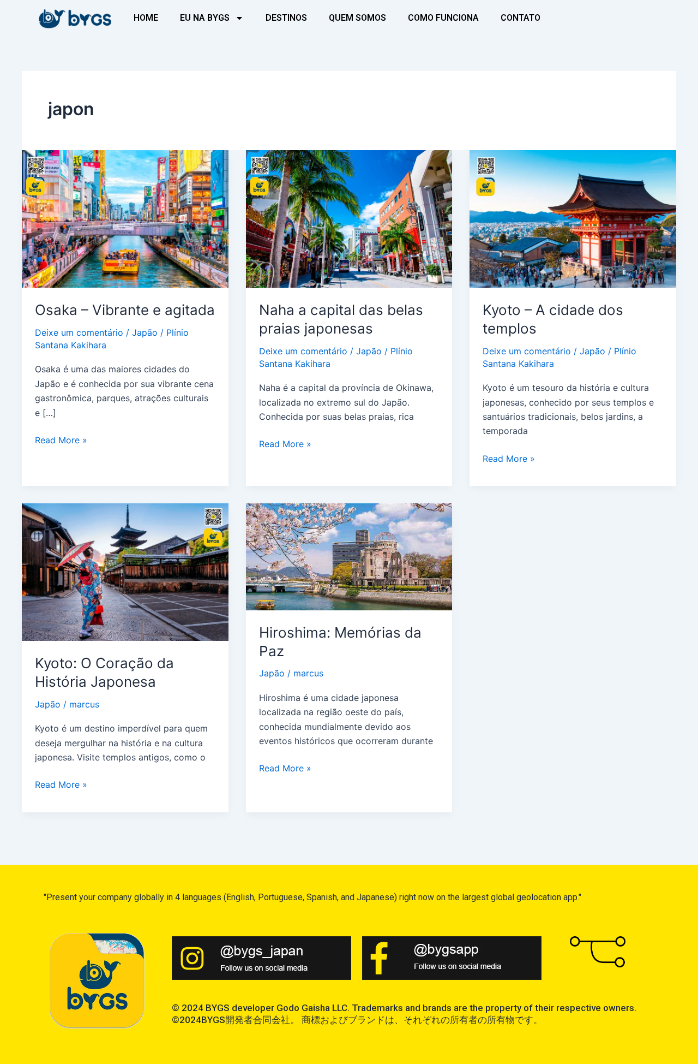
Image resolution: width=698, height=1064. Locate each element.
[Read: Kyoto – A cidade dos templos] (573, 217)
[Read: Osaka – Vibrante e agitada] (125, 217)
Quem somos (357, 18)
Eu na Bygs (205, 18)
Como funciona (443, 18)
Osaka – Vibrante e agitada (125, 309)
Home (146, 18)
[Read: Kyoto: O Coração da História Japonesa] (125, 571)
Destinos (286, 18)
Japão (145, 332)
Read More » (61, 439)
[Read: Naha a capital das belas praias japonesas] (349, 217)
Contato (520, 18)
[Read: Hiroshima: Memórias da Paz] (349, 555)
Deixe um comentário (79, 332)
